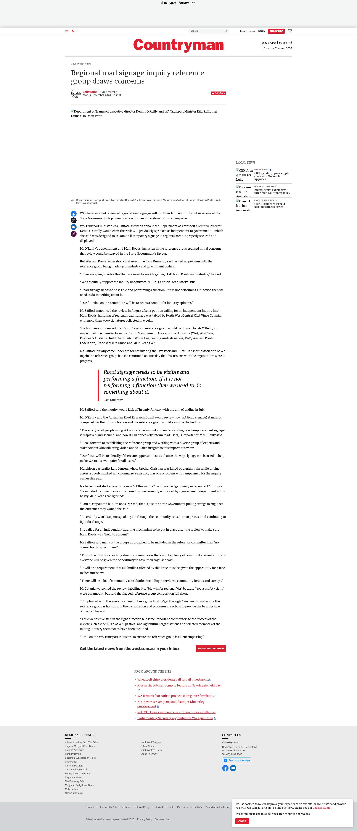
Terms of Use (162, 819)
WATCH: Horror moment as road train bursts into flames (176, 712)
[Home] (72, 31)
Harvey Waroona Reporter (78, 773)
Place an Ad (285, 42)
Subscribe (276, 31)
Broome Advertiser (74, 750)
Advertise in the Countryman (221, 807)
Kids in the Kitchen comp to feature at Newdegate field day (179, 685)
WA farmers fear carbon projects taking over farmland (175, 696)
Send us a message (239, 760)
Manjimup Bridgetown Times (79, 785)
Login (261, 31)
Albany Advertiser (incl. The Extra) (81, 742)
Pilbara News (147, 746)
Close (242, 821)
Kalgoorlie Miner (73, 777)
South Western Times (151, 750)
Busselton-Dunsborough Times (80, 757)
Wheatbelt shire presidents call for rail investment (172, 679)
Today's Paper (268, 42)
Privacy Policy (144, 819)
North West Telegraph (151, 742)
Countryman (71, 761)
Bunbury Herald (73, 754)
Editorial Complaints (163, 807)
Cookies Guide (321, 807)
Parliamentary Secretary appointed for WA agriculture (175, 718)
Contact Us (91, 807)
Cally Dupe (220, 93)
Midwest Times (72, 789)
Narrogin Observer (74, 793)
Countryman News (81, 63)
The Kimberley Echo (75, 781)
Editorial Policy (141, 807)
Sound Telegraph (149, 754)
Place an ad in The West (190, 807)
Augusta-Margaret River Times (80, 746)
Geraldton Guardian (74, 765)
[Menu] (66, 31)
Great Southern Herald (76, 769)
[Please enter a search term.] (225, 31)
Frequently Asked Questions (115, 807)
